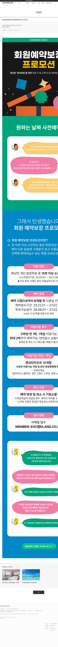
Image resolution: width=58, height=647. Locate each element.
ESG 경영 (46, 625)
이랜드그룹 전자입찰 (53, 628)
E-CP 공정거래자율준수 (54, 623)
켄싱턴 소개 (47, 623)
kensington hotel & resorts (7, 3)
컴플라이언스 (47, 628)
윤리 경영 (46, 627)
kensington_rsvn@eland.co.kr (8, 611)
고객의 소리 (52, 627)
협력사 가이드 (52, 630)
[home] (0, 7)
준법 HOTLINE (52, 625)
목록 (38, 592)
